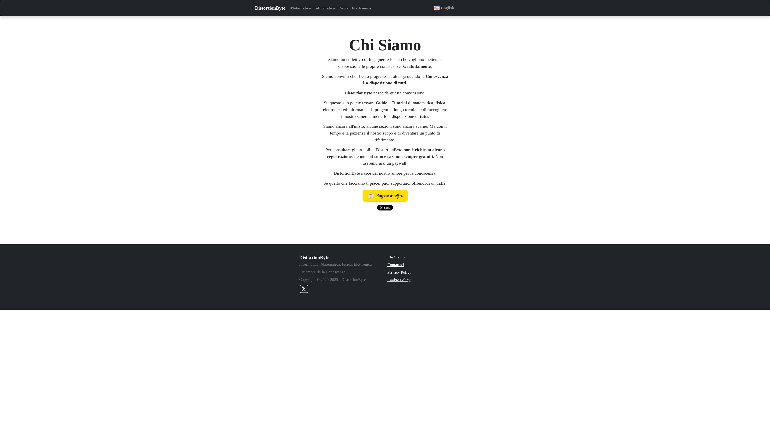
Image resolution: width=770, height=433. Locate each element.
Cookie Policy (398, 280)
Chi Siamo (396, 257)
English (447, 8)
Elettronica (361, 8)
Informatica (324, 8)
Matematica (300, 8)
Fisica (343, 8)
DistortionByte (270, 8)
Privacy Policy (399, 272)
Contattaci (395, 264)
